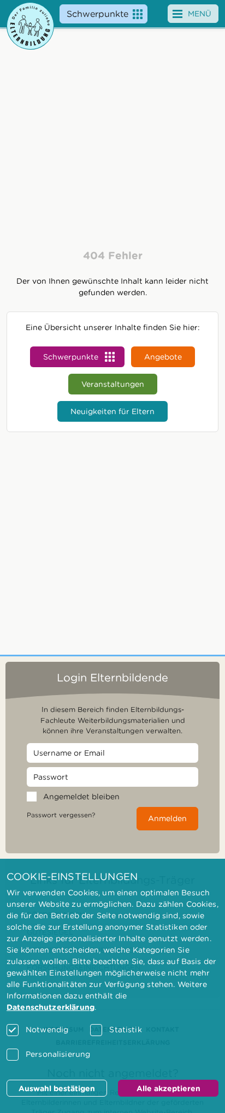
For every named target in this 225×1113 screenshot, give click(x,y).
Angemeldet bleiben (81, 796)
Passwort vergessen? (61, 815)
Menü (199, 13)
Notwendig (47, 1029)
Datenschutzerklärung (50, 1007)
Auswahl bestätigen (57, 1088)
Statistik (125, 1029)
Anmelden (167, 818)
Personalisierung (58, 1054)
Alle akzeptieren (168, 1088)
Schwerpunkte (97, 14)
